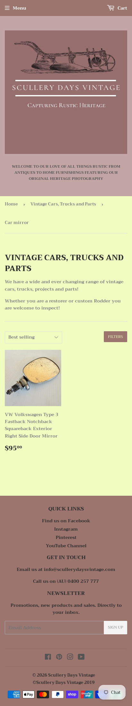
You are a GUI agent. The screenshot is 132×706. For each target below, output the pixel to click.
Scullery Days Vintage (71, 675)
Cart (121, 8)
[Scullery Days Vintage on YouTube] (81, 658)
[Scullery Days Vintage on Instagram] (70, 658)
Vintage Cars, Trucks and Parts (63, 204)
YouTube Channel (66, 546)
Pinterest (66, 537)
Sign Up (115, 627)
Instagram (66, 529)
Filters (115, 336)
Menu (19, 8)
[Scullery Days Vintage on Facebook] (48, 658)
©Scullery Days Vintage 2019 (64, 682)
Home (11, 204)
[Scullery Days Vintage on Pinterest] (59, 658)
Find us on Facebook (66, 521)
